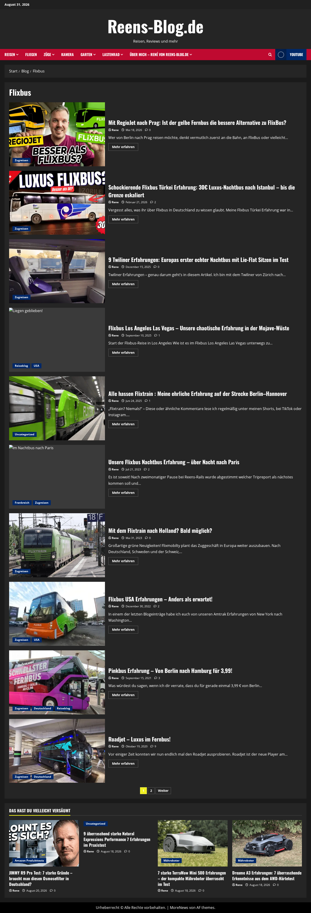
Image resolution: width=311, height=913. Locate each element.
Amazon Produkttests (29, 860)
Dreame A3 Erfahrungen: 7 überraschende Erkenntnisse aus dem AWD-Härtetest (266, 875)
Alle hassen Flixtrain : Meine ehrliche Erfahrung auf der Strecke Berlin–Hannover (57, 408)
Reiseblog (21, 366)
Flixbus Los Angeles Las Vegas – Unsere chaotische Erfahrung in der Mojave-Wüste (57, 340)
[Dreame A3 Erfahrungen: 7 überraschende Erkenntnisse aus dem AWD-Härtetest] (267, 843)
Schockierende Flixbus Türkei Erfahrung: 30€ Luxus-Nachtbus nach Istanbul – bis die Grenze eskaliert (57, 203)
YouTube (296, 54)
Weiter (163, 790)
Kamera (67, 54)
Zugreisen (21, 160)
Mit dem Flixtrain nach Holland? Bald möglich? (57, 545)
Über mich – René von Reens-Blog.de (159, 54)
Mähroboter (171, 860)
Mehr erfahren (125, 147)
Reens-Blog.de (155, 26)
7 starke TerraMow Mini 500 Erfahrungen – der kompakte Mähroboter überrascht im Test (192, 878)
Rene (115, 130)
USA (36, 366)
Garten (86, 54)
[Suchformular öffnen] (270, 54)
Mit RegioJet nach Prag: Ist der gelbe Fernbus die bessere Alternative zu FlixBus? (57, 134)
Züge (47, 54)
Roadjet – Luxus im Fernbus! (57, 751)
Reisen (10, 54)
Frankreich (22, 503)
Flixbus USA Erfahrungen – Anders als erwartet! (57, 614)
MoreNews (179, 907)
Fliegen (31, 54)
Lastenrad (111, 54)
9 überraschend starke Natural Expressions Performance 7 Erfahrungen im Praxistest (117, 839)
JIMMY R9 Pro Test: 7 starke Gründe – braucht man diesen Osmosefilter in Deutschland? (40, 878)
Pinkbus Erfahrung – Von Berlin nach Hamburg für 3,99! (57, 682)
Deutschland (42, 708)
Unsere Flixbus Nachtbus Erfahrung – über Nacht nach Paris (57, 477)
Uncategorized (24, 434)
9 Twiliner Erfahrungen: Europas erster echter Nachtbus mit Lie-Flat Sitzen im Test (57, 271)
